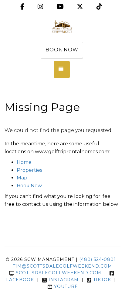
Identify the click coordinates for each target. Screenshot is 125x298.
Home (24, 162)
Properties (29, 170)
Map (22, 178)
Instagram (64, 279)
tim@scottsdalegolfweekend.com (62, 266)
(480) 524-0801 (97, 259)
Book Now (62, 50)
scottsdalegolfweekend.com (58, 272)
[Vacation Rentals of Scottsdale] (62, 27)
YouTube (66, 286)
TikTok (102, 279)
